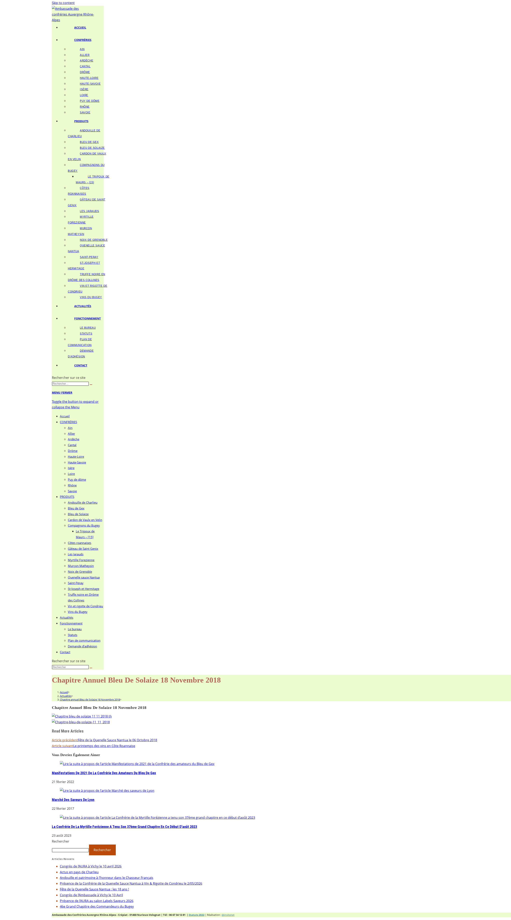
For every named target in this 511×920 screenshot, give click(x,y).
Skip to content (63, 3)
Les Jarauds (75, 554)
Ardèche (73, 439)
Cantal (72, 445)
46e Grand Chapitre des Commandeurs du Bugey (97, 906)
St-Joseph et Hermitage (83, 589)
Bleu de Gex (76, 508)
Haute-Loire (76, 457)
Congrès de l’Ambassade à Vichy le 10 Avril (91, 895)
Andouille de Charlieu (82, 502)
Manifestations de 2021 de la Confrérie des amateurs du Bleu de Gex (104, 773)
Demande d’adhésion (82, 646)
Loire (71, 474)
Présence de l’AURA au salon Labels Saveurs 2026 (96, 901)
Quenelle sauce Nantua (84, 577)
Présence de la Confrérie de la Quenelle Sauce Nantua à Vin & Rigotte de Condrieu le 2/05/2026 (131, 883)
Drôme (72, 451)
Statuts (72, 635)
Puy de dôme (77, 479)
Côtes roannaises (79, 543)
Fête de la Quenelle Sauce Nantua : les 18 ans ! (94, 889)
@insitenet (228, 915)
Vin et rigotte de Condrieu (85, 606)
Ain (70, 428)
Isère (71, 468)
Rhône (72, 485)
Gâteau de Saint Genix (83, 549)
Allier (71, 434)
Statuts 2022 (196, 915)
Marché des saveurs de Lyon (73, 800)
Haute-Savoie (77, 462)
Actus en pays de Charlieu (79, 872)
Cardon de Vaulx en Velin (85, 520)
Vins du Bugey (77, 612)
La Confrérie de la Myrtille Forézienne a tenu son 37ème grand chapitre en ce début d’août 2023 (124, 827)
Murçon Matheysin (81, 566)
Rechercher (60, 841)
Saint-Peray (75, 583)
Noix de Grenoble (80, 572)
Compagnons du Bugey (84, 525)
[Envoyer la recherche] (91, 384)
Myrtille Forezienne (81, 560)
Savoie (72, 491)
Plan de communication (84, 640)
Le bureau (75, 629)
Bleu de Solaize (78, 514)
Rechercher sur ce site (68, 377)
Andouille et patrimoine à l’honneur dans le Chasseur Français (106, 877)
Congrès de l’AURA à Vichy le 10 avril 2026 (91, 866)
